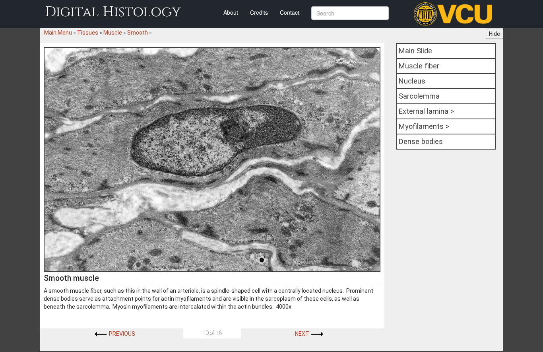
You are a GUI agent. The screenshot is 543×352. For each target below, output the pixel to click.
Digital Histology (113, 12)
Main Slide (415, 51)
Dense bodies (421, 141)
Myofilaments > (424, 126)
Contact (289, 12)
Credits (259, 12)
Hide (494, 34)
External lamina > (426, 111)
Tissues (87, 32)
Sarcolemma (419, 96)
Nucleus (412, 81)
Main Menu (58, 32)
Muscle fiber (419, 66)
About (230, 12)
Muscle (112, 32)
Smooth (137, 32)
